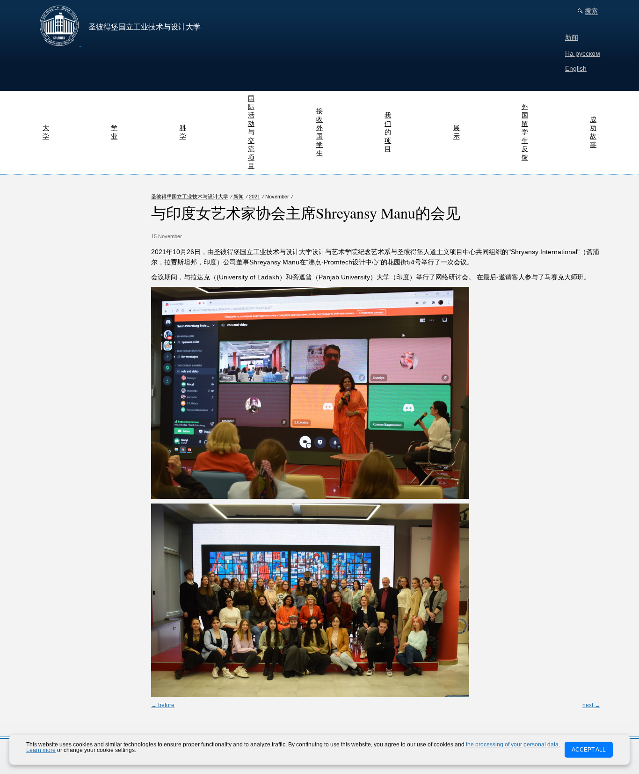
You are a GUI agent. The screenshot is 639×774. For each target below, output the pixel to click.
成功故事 (593, 132)
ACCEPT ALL (589, 749)
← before (162, 705)
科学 (183, 132)
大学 (46, 132)
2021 (254, 196)
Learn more (41, 750)
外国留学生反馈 (525, 132)
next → (591, 705)
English (576, 68)
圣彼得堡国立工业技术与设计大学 (189, 196)
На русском (582, 53)
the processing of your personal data (512, 744)
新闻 (571, 37)
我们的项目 (388, 132)
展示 (456, 132)
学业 (114, 132)
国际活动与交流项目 (251, 132)
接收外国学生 (319, 132)
